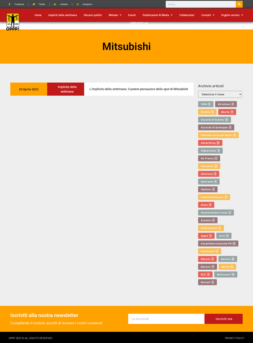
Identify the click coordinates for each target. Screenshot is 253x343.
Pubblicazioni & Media (156, 15)
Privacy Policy (234, 338)
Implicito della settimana (67, 89)
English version (230, 15)
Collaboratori (186, 15)
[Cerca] (239, 4)
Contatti (206, 15)
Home (38, 15)
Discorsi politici (93, 15)
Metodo (113, 15)
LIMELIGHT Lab (139, 23)
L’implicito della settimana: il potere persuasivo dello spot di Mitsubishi (138, 89)
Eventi (132, 15)
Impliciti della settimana (62, 15)
